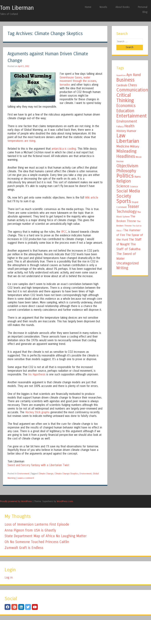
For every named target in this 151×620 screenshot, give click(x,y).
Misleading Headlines (126, 154)
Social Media (128, 191)
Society (123, 196)
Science (122, 186)
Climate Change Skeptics (66, 473)
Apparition (121, 75)
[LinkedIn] (21, 607)
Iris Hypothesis (36, 374)
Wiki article (91, 197)
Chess (132, 85)
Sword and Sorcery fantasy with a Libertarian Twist (38, 465)
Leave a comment (25, 478)
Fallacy (120, 126)
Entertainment (131, 116)
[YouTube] (35, 607)
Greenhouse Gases (71, 77)
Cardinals (121, 85)
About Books (122, 7)
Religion (123, 181)
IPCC (64, 231)
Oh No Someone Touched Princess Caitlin (37, 542)
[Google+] (14, 607)
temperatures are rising (21, 141)
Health (129, 126)
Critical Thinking (125, 97)
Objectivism (127, 165)
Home (88, 7)
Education (125, 110)
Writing (122, 268)
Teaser (133, 206)
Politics (125, 176)
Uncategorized (127, 263)
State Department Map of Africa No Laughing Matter (46, 536)
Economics (126, 105)
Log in (9, 577)
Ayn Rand (133, 75)
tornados (65, 84)
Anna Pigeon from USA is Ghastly (30, 530)
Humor (131, 131)
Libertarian (127, 141)
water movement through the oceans (78, 79)
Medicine (122, 146)
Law (120, 135)
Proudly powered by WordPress (16, 501)
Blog (145, 12)
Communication (132, 90)
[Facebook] (7, 607)
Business (125, 80)
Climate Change (45, 473)
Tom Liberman (17, 8)
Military (134, 146)
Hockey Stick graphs (37, 412)
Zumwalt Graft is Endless (24, 548)
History (121, 131)
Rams (137, 176)
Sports (123, 201)
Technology (126, 211)
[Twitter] (28, 607)
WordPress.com (65, 501)
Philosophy (126, 170)
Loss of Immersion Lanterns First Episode (37, 524)
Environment (23, 473)
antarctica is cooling (64, 148)
